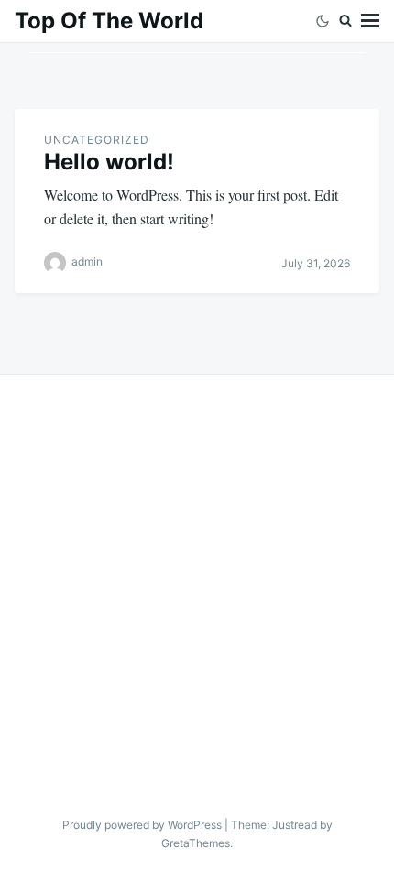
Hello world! (109, 161)
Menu (370, 21)
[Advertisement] (197, 581)
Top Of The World (109, 20)
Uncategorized (96, 140)
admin (87, 262)
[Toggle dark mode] (323, 21)
